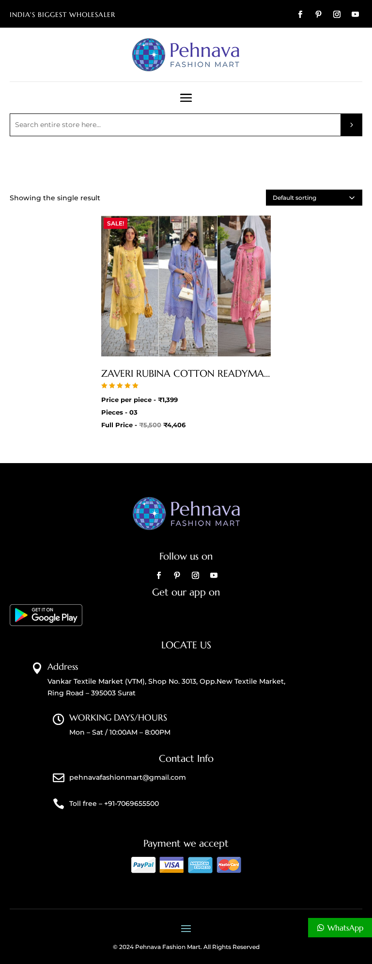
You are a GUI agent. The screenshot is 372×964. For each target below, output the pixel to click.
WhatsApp (345, 927)
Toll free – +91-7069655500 (114, 803)
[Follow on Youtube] (355, 14)
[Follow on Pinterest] (318, 14)
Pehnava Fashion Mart (168, 946)
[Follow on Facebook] (300, 14)
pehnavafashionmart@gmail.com (127, 777)
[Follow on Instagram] (336, 14)
